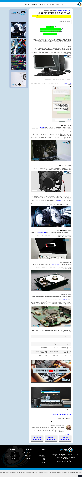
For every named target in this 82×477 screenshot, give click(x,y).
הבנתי (80, 475)
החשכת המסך (64, 299)
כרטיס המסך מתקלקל (58, 298)
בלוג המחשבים (34, 4)
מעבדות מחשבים (68, 83)
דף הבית (70, 10)
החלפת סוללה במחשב (42, 232)
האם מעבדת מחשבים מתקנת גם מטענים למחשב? (62, 414)
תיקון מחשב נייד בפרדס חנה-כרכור (37, 438)
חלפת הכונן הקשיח (55, 264)
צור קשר (27, 4)
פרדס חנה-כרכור (67, 434)
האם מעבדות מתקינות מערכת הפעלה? (64, 412)
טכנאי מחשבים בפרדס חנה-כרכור (51, 438)
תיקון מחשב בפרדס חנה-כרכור (65, 438)
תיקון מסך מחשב (50, 4)
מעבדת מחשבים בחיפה (59, 10)
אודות (63, 4)
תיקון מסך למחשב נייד (41, 127)
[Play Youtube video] (51, 371)
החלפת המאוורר (60, 200)
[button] (51, 412)
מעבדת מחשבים (65, 10)
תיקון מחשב (58, 4)
